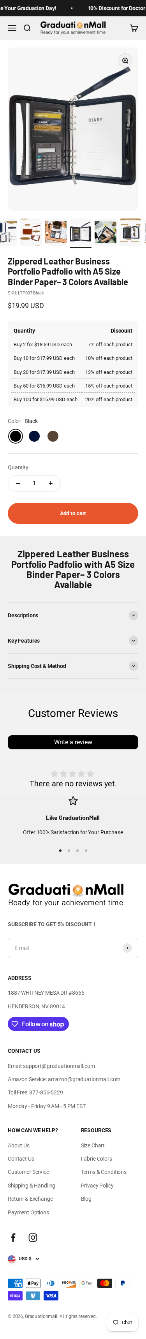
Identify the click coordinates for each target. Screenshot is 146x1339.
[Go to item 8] (105, 233)
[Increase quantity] (50, 483)
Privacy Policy (97, 1185)
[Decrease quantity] (18, 483)
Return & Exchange (30, 1199)
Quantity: (19, 467)
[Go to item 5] (31, 233)
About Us (19, 1145)
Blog (86, 1199)
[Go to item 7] (80, 233)
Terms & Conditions (104, 1172)
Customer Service (28, 1172)
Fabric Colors (96, 1159)
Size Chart (93, 1145)
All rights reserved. (78, 1316)
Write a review (73, 742)
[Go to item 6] (56, 233)
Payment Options (28, 1212)
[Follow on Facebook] (13, 1237)
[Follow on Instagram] (33, 1237)
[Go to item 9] (130, 233)
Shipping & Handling (31, 1185)
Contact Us (21, 1159)
